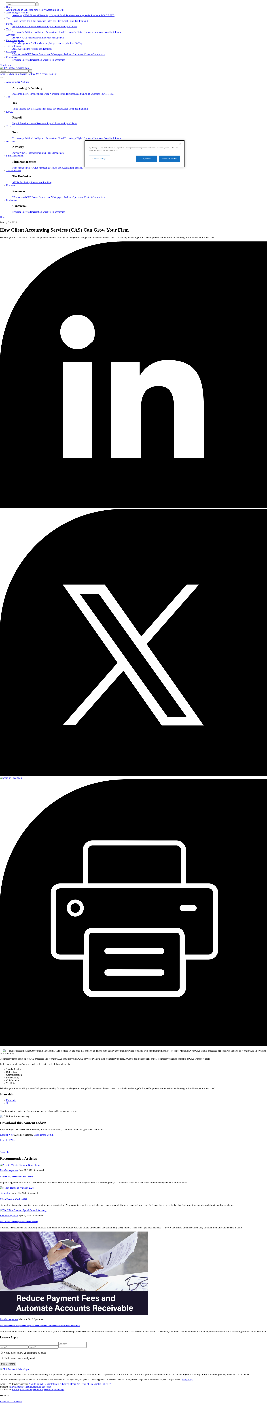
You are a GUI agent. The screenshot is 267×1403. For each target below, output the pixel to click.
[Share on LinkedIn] (133, 507)
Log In (20, 9)
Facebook (5, 1401)
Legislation (41, 21)
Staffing (79, 43)
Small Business (67, 15)
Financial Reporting (40, 15)
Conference (11, 57)
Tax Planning (81, 21)
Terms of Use (87, 1384)
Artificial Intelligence (34, 32)
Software (116, 32)
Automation (51, 32)
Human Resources (38, 26)
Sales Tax (52, 21)
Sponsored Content (82, 54)
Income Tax (25, 21)
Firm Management (15, 40)
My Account (48, 9)
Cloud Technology (67, 32)
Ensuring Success (21, 60)
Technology (18, 32)
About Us (11, 9)
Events (35, 54)
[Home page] (14, 68)
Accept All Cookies (169, 159)
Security (108, 32)
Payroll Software (55, 26)
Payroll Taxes (70, 26)
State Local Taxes (66, 21)
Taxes (15, 21)
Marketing (44, 43)
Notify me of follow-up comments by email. (25, 1352)
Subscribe (5, 1152)
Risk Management (55, 37)
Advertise (65, 1384)
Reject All (146, 159)
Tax (8, 18)
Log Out (59, 9)
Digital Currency (84, 32)
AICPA (35, 43)
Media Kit (75, 1384)
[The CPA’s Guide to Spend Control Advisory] (23, 1210)
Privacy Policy (187, 1379)
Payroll (9, 23)
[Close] (180, 144)
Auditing (79, 15)
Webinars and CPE (22, 54)
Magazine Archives (32, 1386)
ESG (27, 15)
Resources (11, 51)
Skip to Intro (6, 65)
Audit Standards (92, 15)
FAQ (110, 1384)
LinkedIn (17, 1401)
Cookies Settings (99, 159)
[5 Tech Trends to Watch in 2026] (17, 1187)
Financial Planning (37, 37)
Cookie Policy (101, 1384)
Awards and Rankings (41, 48)
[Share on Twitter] (133, 775)
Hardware (98, 32)
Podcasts (68, 54)
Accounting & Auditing (17, 12)
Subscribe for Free (33, 9)
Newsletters (16, 1386)
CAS (25, 37)
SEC (112, 15)
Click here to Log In (43, 1134)
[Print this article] (133, 1045)
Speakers (47, 60)
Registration (36, 60)
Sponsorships (58, 60)
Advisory (10, 35)
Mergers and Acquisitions (62, 43)
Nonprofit (55, 15)
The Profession (13, 46)
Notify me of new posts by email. (20, 1358)
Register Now (7, 1134)
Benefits (24, 26)
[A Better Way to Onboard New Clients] (20, 1165)
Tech (8, 29)
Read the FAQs (7, 1140)
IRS (33, 21)
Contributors (98, 54)
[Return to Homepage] (14, 1369)
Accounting (18, 15)
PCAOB (105, 15)
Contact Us (41, 1384)
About (32, 1384)
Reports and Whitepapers (51, 54)
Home (9, 7)
